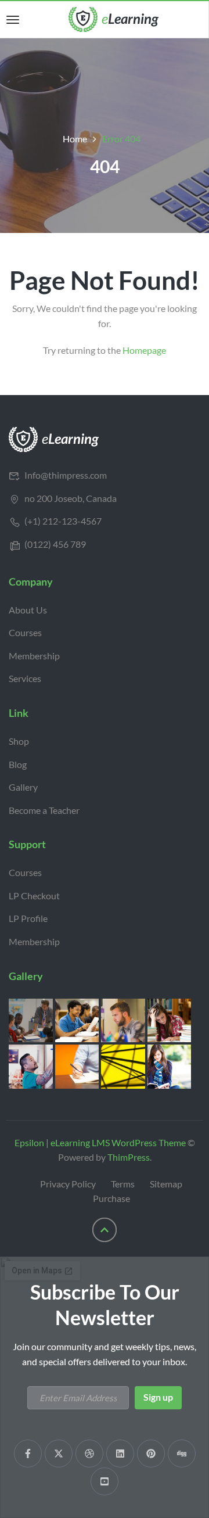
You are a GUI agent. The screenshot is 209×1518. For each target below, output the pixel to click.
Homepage (144, 350)
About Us (28, 609)
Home (75, 138)
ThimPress (128, 1156)
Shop (19, 741)
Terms (123, 1183)
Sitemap (166, 1183)
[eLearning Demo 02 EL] (54, 438)
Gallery (23, 786)
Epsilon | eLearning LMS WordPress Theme (100, 1142)
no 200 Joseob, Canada (70, 498)
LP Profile (28, 918)
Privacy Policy (68, 1183)
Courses (25, 632)
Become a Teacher (44, 810)
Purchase (111, 1198)
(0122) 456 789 (55, 544)
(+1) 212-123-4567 (63, 520)
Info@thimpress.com (65, 474)
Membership (34, 655)
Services (25, 678)
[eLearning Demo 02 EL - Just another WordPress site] (114, 18)
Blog (18, 764)
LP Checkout (34, 895)
